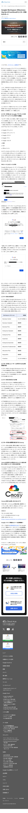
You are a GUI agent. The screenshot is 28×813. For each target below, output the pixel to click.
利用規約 (4, 798)
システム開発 (6, 712)
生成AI (4, 752)
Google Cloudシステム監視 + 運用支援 (9, 704)
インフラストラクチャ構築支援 (9, 715)
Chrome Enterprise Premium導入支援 (10, 742)
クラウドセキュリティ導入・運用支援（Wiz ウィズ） (10, 748)
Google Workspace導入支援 (9, 707)
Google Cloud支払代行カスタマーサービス (8, 697)
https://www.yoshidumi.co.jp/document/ (13, 519)
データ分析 (5, 722)
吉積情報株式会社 (14, 525)
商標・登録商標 (21, 798)
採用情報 (5, 792)
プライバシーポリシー (10, 798)
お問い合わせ (6, 789)
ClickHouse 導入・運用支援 (9, 728)
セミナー (5, 776)
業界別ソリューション (8, 679)
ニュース (5, 783)
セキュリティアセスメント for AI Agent (11, 739)
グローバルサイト (5, 800)
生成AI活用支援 (6, 755)
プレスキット (16, 798)
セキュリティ (5, 735)
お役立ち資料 (6, 786)
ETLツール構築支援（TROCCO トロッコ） (7, 731)
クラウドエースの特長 (8, 656)
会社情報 (5, 773)
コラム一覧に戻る (14, 568)
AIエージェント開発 (7, 760)
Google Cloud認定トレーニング (10, 770)
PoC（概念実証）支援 (7, 718)
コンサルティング (6, 685)
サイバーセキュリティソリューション (10, 738)
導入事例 (5, 675)
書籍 (4, 669)
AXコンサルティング (7, 690)
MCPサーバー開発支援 (8, 765)
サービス (5, 682)
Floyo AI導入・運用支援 (8, 761)
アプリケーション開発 (7, 716)
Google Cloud (6, 693)
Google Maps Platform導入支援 (10, 708)
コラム (4, 779)
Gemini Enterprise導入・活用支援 (10, 756)
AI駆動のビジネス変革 (8, 659)
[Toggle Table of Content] (23, 42)
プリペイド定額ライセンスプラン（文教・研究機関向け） (9, 701)
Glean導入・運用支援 (7, 758)
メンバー (5, 672)
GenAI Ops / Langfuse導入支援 (10, 763)
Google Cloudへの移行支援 (9, 699)
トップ (4, 653)
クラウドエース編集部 (13, 65)
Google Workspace (12, 18)
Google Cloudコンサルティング (9, 688)
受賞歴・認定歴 (6, 666)
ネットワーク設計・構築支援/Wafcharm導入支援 (9, 745)
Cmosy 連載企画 (5, 18)
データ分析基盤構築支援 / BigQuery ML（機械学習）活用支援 (10, 726)
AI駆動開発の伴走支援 (8, 767)
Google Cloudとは (7, 662)
